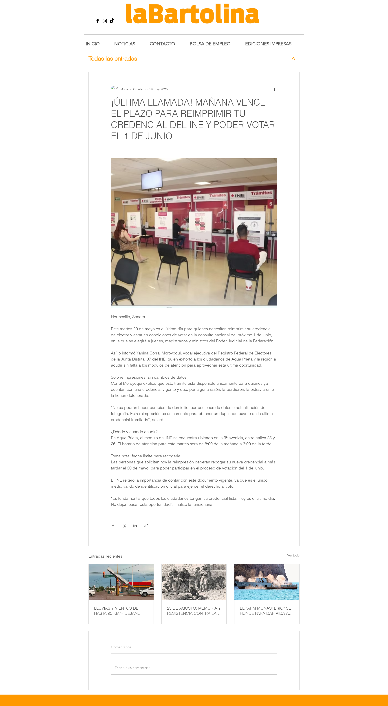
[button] (294, 58)
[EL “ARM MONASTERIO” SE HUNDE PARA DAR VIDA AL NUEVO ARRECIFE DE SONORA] (266, 582)
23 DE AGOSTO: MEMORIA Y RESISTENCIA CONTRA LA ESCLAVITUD (194, 611)
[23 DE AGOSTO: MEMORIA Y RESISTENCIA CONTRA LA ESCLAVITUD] (194, 582)
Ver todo (293, 555)
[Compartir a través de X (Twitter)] (124, 525)
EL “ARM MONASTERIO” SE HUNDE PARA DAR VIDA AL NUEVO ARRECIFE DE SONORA (265, 611)
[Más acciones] (274, 89)
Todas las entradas (112, 58)
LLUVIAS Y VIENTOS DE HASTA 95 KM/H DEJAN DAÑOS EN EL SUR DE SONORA (116, 611)
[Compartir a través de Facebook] (113, 525)
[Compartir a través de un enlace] (146, 525)
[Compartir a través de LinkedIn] (135, 525)
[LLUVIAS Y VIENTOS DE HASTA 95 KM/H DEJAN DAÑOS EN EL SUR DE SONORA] (121, 582)
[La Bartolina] (97, 21)
